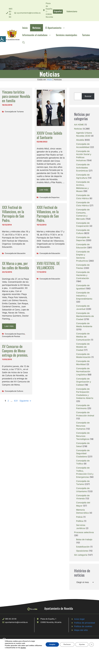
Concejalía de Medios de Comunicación (83, 336)
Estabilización (83, 547)
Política (79, 521)
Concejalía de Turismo (14, 112)
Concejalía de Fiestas (11, 336)
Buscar (88, 96)
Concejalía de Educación (15, 253)
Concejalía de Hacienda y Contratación (83, 275)
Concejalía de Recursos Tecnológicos (83, 436)
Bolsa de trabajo (84, 539)
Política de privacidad (84, 623)
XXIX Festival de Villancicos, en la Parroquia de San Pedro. (48, 214)
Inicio (25, 28)
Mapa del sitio (81, 630)
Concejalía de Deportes (49, 197)
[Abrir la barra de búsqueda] (23, 42)
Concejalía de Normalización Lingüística (83, 371)
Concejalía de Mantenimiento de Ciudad (85, 316)
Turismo (86, 35)
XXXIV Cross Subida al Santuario (49, 135)
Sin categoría (80, 555)
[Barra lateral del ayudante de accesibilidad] (3, 39)
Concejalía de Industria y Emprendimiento (84, 295)
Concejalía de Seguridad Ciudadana (83, 453)
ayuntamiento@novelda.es (29, 13)
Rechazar (67, 644)
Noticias (36, 28)
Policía (79, 517)
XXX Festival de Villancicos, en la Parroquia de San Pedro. (13, 214)
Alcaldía (80, 140)
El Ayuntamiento (53, 28)
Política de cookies (83, 626)
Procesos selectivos (84, 532)
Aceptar (52, 644)
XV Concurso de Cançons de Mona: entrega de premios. (15, 351)
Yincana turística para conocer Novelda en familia (16, 96)
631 (16, 401)
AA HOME (79, 124)
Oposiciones (82, 551)
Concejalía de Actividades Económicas (83, 167)
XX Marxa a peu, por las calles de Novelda (15, 265)
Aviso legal (79, 619)
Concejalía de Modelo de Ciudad (83, 347)
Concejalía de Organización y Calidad (83, 381)
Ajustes (82, 644)
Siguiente (25, 401)
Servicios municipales (66, 35)
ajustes (23, 648)
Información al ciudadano (34, 35)
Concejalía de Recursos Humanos (83, 425)
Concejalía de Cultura (14, 391)
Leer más (43, 190)
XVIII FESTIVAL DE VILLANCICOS (48, 265)
